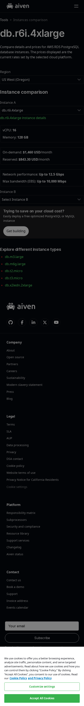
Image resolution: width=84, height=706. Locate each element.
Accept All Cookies (42, 698)
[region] (42, 676)
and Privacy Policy (40, 678)
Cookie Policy (18, 678)
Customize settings (42, 686)
